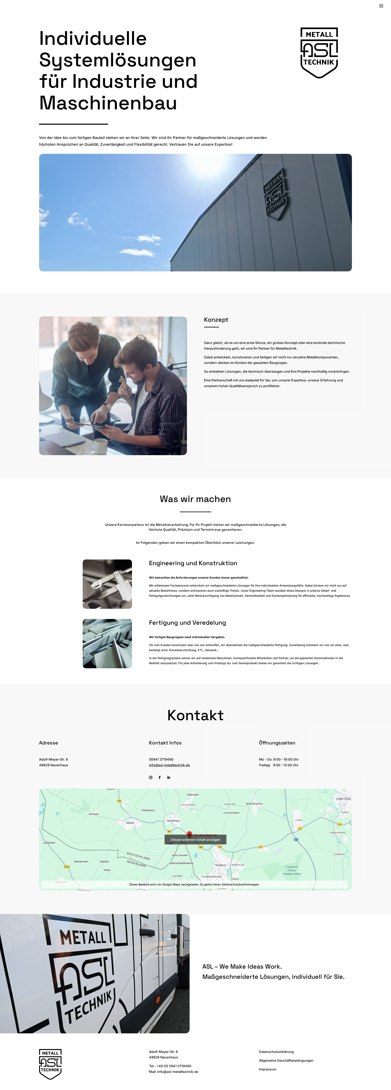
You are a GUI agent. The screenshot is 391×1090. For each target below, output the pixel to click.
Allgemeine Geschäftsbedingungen (286, 1060)
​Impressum (267, 1069)
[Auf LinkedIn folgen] (168, 777)
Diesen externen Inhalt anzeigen (195, 839)
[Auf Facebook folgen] (159, 777)
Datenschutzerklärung (276, 1052)
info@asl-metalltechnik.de (169, 765)
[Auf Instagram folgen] (150, 777)
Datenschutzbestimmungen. (241, 884)
